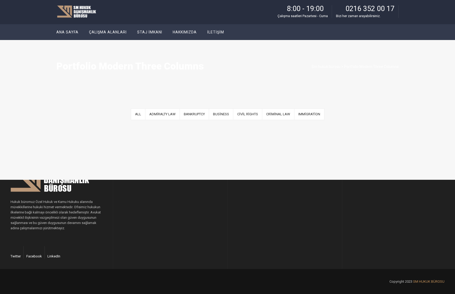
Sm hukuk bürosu (325, 66)
